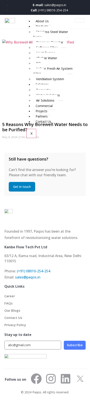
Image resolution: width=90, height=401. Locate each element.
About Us (42, 21)
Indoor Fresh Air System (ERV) (53, 71)
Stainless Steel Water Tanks (50, 34)
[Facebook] (36, 378)
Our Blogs (12, 310)
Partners (42, 116)
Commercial (44, 106)
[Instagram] (50, 378)
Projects (41, 111)
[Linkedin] (65, 378)
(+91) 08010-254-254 (33, 271)
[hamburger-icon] (79, 20)
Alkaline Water (46, 58)
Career (9, 296)
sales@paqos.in (27, 277)
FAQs (8, 303)
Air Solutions (45, 100)
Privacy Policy (15, 325)
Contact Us (43, 121)
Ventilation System (50, 79)
